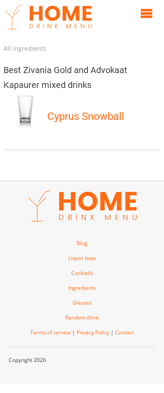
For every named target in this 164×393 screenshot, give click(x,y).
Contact (124, 332)
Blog (82, 243)
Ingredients (82, 287)
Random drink (82, 317)
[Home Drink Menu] (48, 31)
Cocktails (82, 273)
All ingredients (24, 48)
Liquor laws (82, 258)
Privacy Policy (93, 332)
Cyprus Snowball (85, 116)
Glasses (82, 302)
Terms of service (50, 332)
